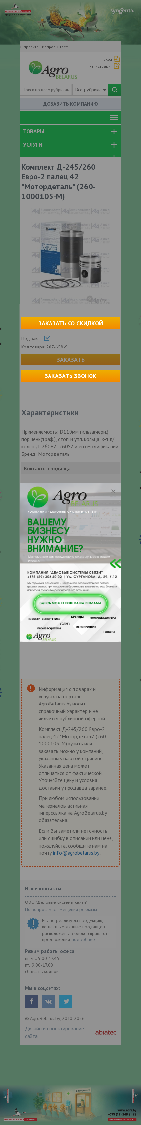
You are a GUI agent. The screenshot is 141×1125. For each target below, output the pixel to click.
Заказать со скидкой (70, 323)
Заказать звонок (70, 376)
